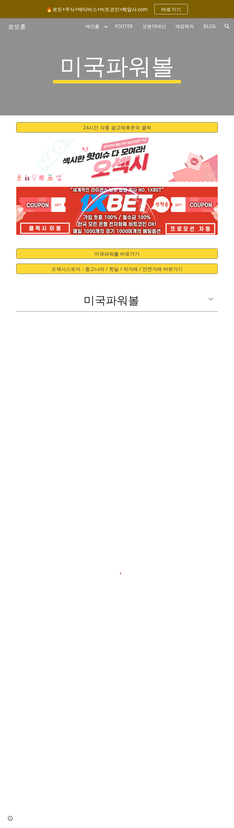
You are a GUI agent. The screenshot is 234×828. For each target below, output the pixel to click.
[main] (117, 67)
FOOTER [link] (124, 26)
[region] (117, 9)
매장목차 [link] (184, 26)
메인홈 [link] (92, 26)
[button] (227, 26)
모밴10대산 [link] (154, 26)
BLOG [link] (209, 26)
